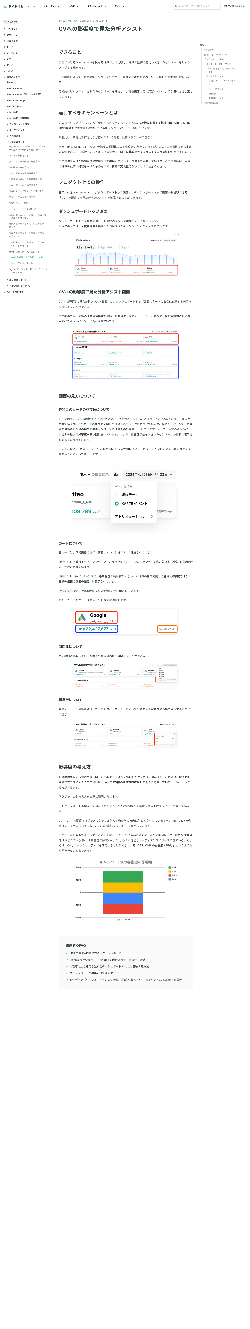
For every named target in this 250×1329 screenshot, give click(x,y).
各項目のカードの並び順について (84, 410)
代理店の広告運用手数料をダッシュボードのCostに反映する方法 (109, 966)
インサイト (12, 29)
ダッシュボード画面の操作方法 (24, 161)
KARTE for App (15, 291)
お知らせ (11, 82)
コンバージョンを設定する (22, 197)
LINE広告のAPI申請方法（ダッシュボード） (97, 953)
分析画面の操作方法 (19, 167)
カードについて (70, 543)
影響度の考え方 (75, 767)
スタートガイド (95, 6)
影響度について (70, 700)
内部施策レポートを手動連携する (25, 179)
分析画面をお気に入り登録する (24, 251)
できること (70, 52)
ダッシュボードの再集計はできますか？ (94, 973)
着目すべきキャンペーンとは (88, 113)
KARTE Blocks (15, 88)
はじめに (13, 112)
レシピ (72, 6)
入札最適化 (14, 136)
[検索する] (176, 6)
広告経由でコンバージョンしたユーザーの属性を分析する (27, 216)
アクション (12, 35)
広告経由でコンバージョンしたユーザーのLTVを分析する (27, 244)
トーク (10, 47)
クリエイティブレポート (21, 263)
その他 (118, 6)
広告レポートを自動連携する (23, 185)
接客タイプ (12, 41)
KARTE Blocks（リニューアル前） (24, 94)
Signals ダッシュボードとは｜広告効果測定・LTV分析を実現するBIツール (27, 148)
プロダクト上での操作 (82, 182)
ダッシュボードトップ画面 (83, 211)
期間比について (70, 647)
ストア (10, 70)
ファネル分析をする (19, 155)
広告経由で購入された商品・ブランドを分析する (27, 235)
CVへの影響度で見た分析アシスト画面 (94, 291)
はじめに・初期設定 (19, 118)
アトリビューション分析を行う (24, 209)
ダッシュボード (17, 141)
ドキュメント (50, 6)
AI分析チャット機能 (19, 203)
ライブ (10, 64)
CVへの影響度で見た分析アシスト (26, 257)
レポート (11, 58)
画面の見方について (77, 396)
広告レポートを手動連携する (23, 173)
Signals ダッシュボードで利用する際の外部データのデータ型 (107, 960)
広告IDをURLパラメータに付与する (26, 191)
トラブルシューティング (21, 285)
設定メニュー (13, 76)
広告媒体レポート (18, 279)
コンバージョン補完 (19, 124)
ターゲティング (17, 130)
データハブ (12, 53)
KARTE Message (16, 100)
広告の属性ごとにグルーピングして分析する (27, 226)
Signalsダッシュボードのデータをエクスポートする (28, 271)
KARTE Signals (15, 106)
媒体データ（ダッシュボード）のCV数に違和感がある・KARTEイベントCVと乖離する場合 (126, 979)
